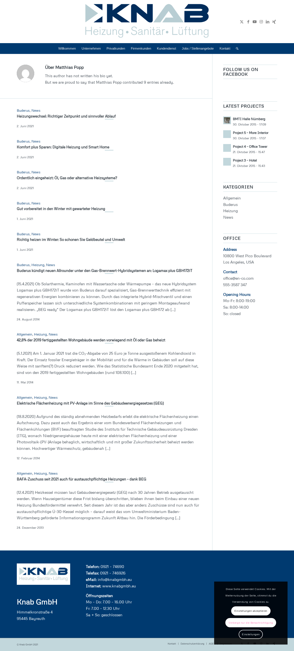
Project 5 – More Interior (250, 133)
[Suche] (235, 48)
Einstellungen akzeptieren (250, 610)
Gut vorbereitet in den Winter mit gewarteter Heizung (61, 208)
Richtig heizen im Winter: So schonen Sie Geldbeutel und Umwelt (71, 239)
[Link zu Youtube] (254, 21)
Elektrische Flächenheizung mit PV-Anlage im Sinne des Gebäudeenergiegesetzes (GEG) (90, 403)
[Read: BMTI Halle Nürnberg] (227, 120)
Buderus (23, 110)
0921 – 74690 (111, 566)
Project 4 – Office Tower (250, 146)
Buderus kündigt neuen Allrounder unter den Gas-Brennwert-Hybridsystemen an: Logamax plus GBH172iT (104, 270)
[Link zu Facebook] (248, 21)
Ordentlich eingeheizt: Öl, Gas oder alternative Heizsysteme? (67, 178)
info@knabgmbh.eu (114, 579)
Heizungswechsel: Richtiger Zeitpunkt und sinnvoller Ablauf (66, 116)
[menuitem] (67, 48)
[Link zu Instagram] (261, 21)
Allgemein (24, 334)
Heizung (37, 265)
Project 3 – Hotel (245, 160)
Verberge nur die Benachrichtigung (251, 622)
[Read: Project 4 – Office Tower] (227, 148)
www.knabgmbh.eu (118, 586)
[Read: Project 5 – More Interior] (227, 134)
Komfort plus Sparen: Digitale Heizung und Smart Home (63, 147)
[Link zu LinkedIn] (267, 21)
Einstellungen (251, 634)
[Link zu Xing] (274, 21)
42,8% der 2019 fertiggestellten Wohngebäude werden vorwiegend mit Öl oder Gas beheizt (91, 340)
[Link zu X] (241, 21)
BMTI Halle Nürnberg (249, 119)
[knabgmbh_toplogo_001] (147, 21)
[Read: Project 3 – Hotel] (227, 162)
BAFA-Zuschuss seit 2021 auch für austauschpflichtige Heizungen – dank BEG (81, 479)
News (35, 110)
